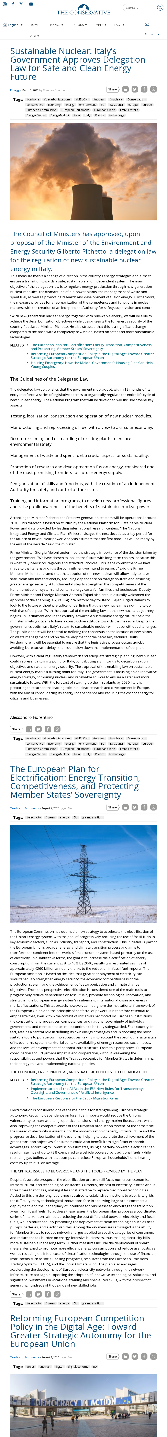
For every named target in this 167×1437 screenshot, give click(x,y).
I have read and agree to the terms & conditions (85, 750)
